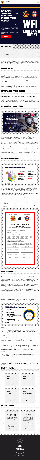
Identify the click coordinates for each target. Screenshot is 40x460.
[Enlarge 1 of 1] (35, 114)
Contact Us (6, 36)
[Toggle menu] (38, 2)
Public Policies (14, 455)
